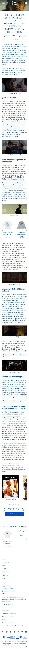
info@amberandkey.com (9, 588)
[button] (3, 3)
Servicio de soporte (9, 591)
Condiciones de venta (8, 623)
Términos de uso (19, 646)
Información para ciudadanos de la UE (12, 626)
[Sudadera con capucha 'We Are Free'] (21, 224)
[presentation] (4, 148)
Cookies (4, 620)
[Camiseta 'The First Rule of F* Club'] (7, 224)
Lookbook (5, 563)
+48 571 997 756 (6, 586)
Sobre (4, 569)
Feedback (5, 575)
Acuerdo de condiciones (9, 613)
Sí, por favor (7, 604)
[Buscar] (7, 3)
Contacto (5, 572)
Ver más (23, 526)
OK (26, 646)
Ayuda (4, 578)
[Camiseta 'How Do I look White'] (7, 534)
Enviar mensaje (14, 514)
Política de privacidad (8, 616)
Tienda (4, 559)
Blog (3, 566)
